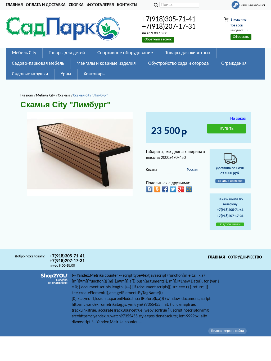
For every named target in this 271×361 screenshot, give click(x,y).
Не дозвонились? (230, 224)
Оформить (241, 37)
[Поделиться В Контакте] (149, 189)
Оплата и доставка (46, 5)
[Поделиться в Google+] (181, 189)
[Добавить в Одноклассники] (157, 189)
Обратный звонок (158, 39)
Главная (14, 5)
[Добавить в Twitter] (173, 189)
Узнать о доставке (230, 181)
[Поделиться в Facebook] (165, 189)
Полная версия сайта (227, 331)
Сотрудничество (245, 257)
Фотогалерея (100, 5)
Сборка (76, 5)
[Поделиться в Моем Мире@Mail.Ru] (189, 189)
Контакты (127, 5)
